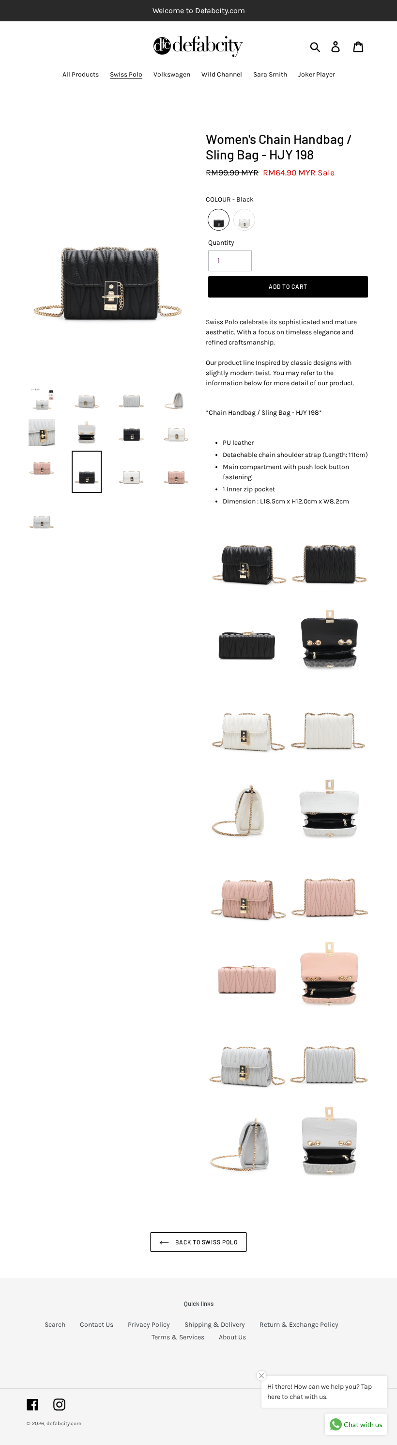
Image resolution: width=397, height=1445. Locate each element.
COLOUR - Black (230, 199)
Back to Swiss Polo (206, 1242)
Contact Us (96, 1324)
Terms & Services (178, 1337)
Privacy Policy (149, 1324)
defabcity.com (63, 1423)
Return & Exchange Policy (299, 1324)
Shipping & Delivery (214, 1324)
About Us (232, 1337)
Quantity (221, 242)
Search (55, 1324)
